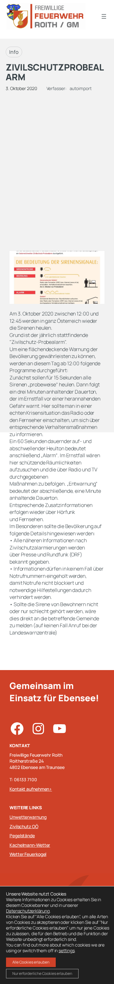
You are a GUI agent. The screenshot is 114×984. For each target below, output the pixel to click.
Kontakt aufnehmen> (31, 789)
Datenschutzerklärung (28, 911)
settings (66, 950)
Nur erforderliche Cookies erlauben (42, 973)
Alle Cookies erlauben (30, 962)
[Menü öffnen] (104, 16)
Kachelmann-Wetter (30, 845)
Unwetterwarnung (28, 817)
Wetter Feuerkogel (28, 854)
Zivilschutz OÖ (24, 826)
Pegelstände (22, 836)
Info (14, 51)
